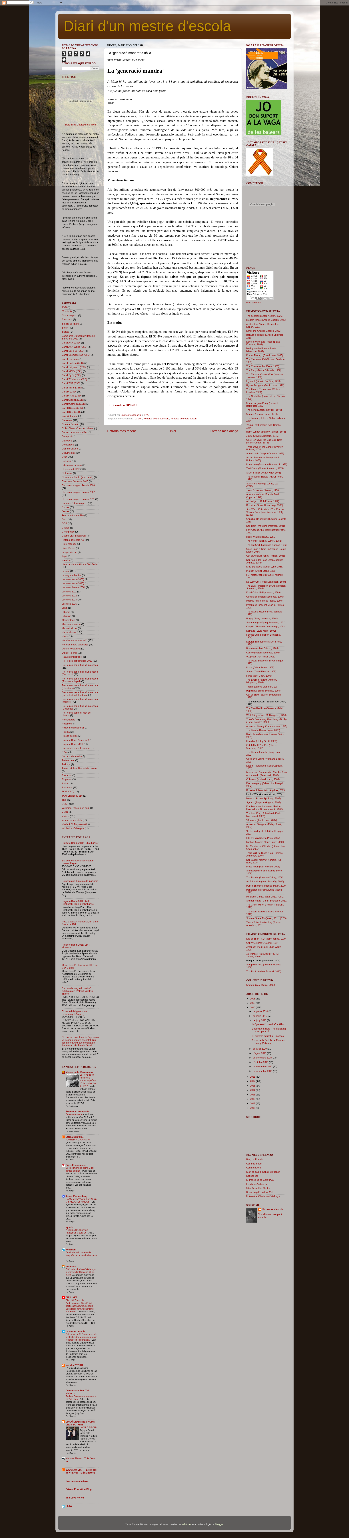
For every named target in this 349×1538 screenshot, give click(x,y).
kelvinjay (186, 1524)
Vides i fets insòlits (72, 820)
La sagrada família (71, 575)
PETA (69, 1506)
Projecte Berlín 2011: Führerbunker (80, 843)
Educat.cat (252, 1176)
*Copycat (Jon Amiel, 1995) (260, 656)
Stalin (65, 783)
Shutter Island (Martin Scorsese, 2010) (266, 900)
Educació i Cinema (72, 465)
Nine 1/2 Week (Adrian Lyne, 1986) (264, 566)
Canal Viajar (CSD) (72, 387)
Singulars (67, 779)
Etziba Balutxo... (75, 1137)
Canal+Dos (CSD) (71, 412)
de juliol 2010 (260, 1049)
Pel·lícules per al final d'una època (80, 665)
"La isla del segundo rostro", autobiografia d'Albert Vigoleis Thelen (77, 991)
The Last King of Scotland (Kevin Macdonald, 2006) (263, 815)
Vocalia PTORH (74, 1365)
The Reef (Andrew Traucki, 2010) (263, 971)
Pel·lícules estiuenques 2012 (77, 661)
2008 (253, 998)
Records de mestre (72, 756)
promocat (71, 1266)
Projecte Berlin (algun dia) (75, 740)
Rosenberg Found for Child (260, 1192)
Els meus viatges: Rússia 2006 (78, 485)
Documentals (69, 453)
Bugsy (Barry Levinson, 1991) (262, 618)
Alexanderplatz (69, 315)
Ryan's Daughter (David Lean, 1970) (265, 385)
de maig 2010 (260, 1016)
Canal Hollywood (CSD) (74, 367)
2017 (253, 1103)
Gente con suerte (74, 1114)
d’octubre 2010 (261, 1062)
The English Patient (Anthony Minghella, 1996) (261, 681)
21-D (64, 307)
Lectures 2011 (69, 591)
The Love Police (75, 1497)
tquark (69, 1227)
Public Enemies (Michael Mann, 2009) (266, 886)
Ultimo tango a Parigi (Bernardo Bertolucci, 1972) (262, 404)
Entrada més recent (121, 431)
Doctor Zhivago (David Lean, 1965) (264, 355)
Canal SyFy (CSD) (71, 375)
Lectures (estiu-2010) (73, 583)
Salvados (67, 775)
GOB (64, 523)
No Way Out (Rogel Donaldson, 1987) (266, 582)
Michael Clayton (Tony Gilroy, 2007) (265, 842)
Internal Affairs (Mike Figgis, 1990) (264, 601)
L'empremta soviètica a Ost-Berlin (79, 564)
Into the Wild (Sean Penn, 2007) (263, 838)
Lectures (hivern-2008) (73, 587)
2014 (253, 1090)
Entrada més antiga (224, 431)
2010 (253, 1007)
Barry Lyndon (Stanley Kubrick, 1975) (266, 432)
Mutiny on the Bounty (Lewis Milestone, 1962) (261, 350)
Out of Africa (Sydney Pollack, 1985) (265, 556)
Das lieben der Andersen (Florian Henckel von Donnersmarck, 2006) (264, 808)
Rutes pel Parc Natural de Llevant (79, 768)
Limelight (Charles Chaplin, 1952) (263, 331)
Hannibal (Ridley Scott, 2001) (261, 741)
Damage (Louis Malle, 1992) (261, 631)
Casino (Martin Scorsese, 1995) (263, 652)
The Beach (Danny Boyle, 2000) (263, 730)
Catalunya (67, 420)
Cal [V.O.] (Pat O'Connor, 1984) (262, 943)
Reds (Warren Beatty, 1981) (260, 537)
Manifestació (68, 620)
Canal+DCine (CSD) (72, 408)
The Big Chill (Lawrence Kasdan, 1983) (266, 545)
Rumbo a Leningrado (77, 1111)
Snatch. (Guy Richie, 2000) (260, 985)
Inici (173, 431)
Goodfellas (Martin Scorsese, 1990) (265, 597)
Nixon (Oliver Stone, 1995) (260, 667)
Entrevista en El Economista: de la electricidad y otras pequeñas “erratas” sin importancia (81, 1337)
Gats (64, 519)
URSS (65, 804)
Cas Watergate (69, 416)
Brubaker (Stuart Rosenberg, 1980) (264, 505)
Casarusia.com (254, 1163)
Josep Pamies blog (76, 1196)
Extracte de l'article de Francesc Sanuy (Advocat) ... (269, 1041)
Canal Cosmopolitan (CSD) (76, 355)
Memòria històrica (71, 624)
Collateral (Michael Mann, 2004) (263, 779)
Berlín (65, 328)
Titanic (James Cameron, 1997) (262, 686)
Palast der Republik (72, 657)
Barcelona (67, 319)
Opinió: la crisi (69, 653)
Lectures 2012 (69, 595)
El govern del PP (71, 469)
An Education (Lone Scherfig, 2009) (265, 881)
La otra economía (75, 1331)
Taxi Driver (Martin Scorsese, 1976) (265, 468)
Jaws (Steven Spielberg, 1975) (262, 436)
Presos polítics (70, 736)
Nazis (65, 636)
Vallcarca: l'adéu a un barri (75, 808)
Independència (69, 552)
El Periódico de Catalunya (260, 1180)
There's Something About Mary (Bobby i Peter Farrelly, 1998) (266, 720)
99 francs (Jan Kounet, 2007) (261, 820)
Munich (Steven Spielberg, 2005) (263, 798)
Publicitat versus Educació (76, 748)
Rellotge (66, 764)
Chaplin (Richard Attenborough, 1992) (265, 626)
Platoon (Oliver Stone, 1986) (261, 571)
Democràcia (68, 444)
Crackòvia (67, 440)
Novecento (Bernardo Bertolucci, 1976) (266, 464)
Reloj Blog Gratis (74, 124)
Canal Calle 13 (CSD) (73, 351)
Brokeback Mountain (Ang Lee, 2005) (265, 790)
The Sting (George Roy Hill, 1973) (264, 410)
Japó (64, 556)
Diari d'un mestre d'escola (147, 26)
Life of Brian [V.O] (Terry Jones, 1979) (266, 939)
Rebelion (71, 1249)
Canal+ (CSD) (69, 391)
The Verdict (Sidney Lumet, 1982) (264, 541)
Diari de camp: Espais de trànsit (263, 1172)
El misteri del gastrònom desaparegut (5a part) (74, 1012)
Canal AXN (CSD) (71, 342)
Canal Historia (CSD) (73, 363)
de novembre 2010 (263, 1066)
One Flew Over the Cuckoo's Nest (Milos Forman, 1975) (264, 441)
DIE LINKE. (72, 1297)
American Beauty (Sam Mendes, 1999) (266, 726)
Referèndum (68, 760)
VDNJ (65, 812)
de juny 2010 (260, 1020)
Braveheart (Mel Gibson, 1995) (262, 648)
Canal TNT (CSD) (71, 383)
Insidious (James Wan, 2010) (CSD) (265, 896)
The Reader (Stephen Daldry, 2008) (264, 877)
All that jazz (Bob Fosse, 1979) (262, 501)
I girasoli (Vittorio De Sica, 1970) (263, 381)
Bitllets (65, 332)
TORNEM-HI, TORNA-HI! (78, 1139)
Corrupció (67, 436)
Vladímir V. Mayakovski (74, 824)
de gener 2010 (260, 1011)
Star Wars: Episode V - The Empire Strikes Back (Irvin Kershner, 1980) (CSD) (265, 512)
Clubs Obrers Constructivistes (77, 428)
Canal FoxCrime (70, 359)
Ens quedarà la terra (77, 1481)
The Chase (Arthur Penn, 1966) (262, 366)
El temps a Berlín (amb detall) (77, 477)
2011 (253, 1077)
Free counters (253, 302)
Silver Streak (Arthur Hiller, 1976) (263, 473)
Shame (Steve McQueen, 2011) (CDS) (266, 918)
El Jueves (67, 473)
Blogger (219, 1524)
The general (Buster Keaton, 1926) (264, 316)
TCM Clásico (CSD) (72, 796)
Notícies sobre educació (156, 418)
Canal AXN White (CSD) (74, 347)
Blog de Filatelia (254, 1159)
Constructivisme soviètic (75, 432)
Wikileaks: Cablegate (73, 828)
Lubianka (66, 616)
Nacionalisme (69, 632)
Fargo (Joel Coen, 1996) (259, 676)
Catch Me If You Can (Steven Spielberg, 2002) (261, 746)
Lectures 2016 (69, 604)
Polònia (66, 732)
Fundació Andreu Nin (73, 515)
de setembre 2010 (262, 1057)
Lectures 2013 (69, 599)
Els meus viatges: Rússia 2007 (78, 492)
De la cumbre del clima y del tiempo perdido (80, 1169)
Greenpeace (68, 532)
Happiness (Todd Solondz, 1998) (263, 691)
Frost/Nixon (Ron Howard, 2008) (263, 866)
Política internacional (73, 727)
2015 (253, 1094)
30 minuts (67, 311)
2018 (253, 1108)
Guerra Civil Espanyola (74, 536)
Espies (65, 507)
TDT (64, 800)
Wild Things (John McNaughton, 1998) (266, 715)
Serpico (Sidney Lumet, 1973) (262, 414)
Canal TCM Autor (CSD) (74, 379)
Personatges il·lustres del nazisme (80, 881)
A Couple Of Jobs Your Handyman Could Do (77, 1231)
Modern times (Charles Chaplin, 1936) (266, 320)
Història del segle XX (73, 540)
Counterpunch (253, 1167)
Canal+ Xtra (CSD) (71, 395)
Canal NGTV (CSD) (72, 371)
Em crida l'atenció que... (74, 503)
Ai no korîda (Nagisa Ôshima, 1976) (265, 453)
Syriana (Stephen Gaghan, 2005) (263, 802)
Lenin (64, 608)
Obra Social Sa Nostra (258, 1188)
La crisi (138, 418)
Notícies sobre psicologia (184, 418)
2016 (253, 1099)
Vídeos (65, 816)
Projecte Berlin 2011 (72, 744)
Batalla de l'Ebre (70, 324)
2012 (253, 1081)
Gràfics (65, 528)
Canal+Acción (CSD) (73, 400)
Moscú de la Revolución (79, 1072)
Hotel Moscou (69, 544)
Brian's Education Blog (79, 1489)
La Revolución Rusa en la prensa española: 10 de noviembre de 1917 (88, 1080)
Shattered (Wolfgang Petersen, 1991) (265, 622)
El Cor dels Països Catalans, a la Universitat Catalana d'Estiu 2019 (81, 1272)
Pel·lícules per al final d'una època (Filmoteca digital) (80, 680)
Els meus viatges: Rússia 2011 (78, 499)
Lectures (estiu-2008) (73, 579)
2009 (253, 1003)
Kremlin (66, 560)
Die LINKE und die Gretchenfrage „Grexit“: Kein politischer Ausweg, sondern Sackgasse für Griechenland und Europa (80, 1306)
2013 (253, 1086)
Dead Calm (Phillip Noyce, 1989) (263, 592)
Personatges (68, 719)
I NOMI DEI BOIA (88, 1427)
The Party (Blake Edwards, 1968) (263, 370)
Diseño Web (89, 124)
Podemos (67, 723)
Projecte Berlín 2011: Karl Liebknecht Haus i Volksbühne (78, 902)
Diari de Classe (70, 448)
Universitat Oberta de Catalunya (263, 1196)
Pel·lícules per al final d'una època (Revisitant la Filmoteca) (80, 693)
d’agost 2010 (260, 1053)
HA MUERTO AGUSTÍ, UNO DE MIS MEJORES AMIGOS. (81, 1200)
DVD (64, 457)
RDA (64, 752)
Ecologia (66, 461)
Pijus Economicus (76, 1165)
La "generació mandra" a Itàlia (268, 1024)
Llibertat (66, 612)
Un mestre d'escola (272, 1209)
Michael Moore (69, 628)
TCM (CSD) (68, 791)
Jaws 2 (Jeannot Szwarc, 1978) (262, 490)
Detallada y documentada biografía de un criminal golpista (81, 1254)
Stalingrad (67, 787)
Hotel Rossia (68, 548)
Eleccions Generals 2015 (75, 481)
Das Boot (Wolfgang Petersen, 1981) (265, 526)
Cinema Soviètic (70, 424)
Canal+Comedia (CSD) (74, 404)
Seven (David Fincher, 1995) (261, 671)
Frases (65, 511)
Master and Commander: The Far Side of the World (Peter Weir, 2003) (266, 774)
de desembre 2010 (263, 1071)
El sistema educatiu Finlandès (268, 1036)
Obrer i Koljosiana (71, 648)
